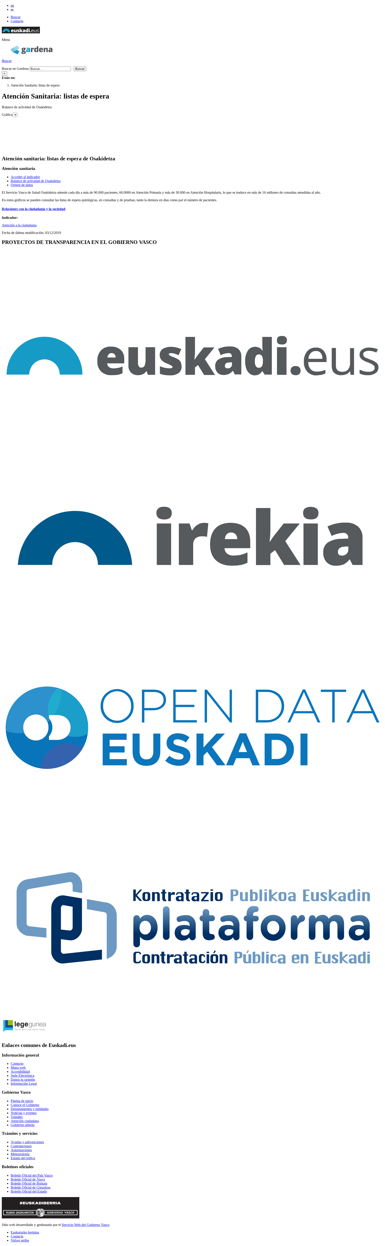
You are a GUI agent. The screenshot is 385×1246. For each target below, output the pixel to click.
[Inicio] (31, 53)
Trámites (17, 1117)
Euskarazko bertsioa (25, 1232)
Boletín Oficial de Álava (28, 1179)
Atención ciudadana (25, 1121)
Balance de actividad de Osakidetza (36, 181)
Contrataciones (21, 1146)
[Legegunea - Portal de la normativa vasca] (24, 1036)
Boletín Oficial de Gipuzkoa (30, 1187)
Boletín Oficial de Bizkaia (29, 1183)
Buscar (15, 17)
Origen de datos (22, 185)
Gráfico (7, 115)
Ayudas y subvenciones (27, 1142)
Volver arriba (20, 1240)
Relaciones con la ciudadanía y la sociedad (33, 209)
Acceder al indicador (25, 177)
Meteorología (20, 1154)
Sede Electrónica (22, 1075)
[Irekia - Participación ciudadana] (192, 630)
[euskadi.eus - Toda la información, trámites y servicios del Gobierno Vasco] (192, 439)
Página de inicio (22, 1101)
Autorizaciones (21, 1150)
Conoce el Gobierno (25, 1105)
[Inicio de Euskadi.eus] (21, 32)
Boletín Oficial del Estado (29, 1191)
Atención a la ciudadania (19, 225)
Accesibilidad (20, 1071)
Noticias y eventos (24, 1113)
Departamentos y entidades (30, 1109)
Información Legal (24, 1083)
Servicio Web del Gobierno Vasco (85, 1225)
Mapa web (18, 1067)
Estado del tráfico (23, 1158)
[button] (6, 40)
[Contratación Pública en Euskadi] (192, 1013)
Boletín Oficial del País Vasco (32, 1175)
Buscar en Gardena (15, 68)
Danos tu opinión (23, 1079)
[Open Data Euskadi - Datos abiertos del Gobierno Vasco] (192, 821)
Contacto (17, 21)
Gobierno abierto (23, 1125)
